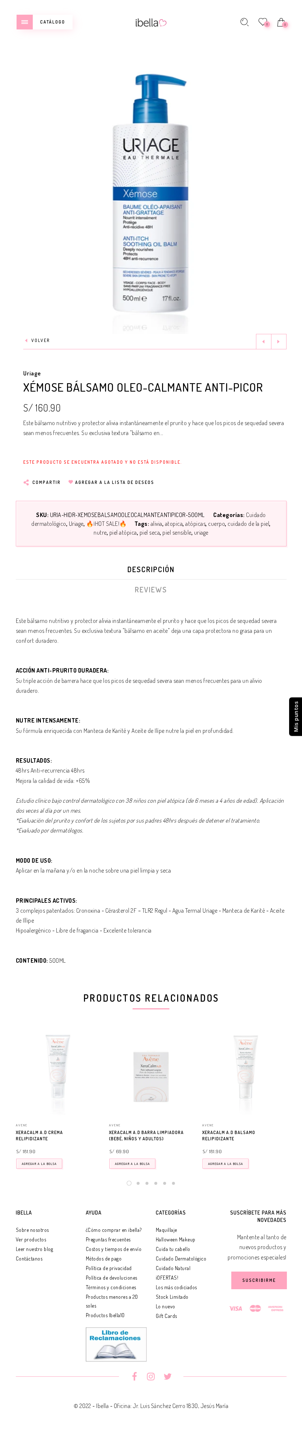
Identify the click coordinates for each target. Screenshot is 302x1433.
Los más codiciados (176, 1287)
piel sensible (177, 532)
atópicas (195, 523)
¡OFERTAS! (167, 1278)
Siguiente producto (278, 341)
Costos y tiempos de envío (114, 1249)
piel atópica (123, 532)
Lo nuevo (165, 1306)
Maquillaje (166, 1230)
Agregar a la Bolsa (39, 1164)
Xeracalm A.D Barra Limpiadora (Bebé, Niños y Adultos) (146, 1135)
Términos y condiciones (111, 1287)
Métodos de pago (104, 1258)
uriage (201, 532)
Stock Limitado (172, 1297)
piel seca (150, 532)
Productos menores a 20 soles (112, 1301)
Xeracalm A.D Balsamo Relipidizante (228, 1135)
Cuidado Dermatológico (181, 1258)
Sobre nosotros (32, 1230)
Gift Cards (166, 1316)
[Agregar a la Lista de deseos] (96, 1133)
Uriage (32, 373)
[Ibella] (151, 21)
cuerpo (216, 523)
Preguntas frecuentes (108, 1239)
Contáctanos (29, 1258)
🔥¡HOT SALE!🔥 (106, 523)
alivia (156, 523)
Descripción (151, 569)
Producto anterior (263, 341)
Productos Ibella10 (105, 1315)
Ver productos (31, 1239)
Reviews (151, 589)
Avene (22, 1125)
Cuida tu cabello (173, 1249)
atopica (174, 523)
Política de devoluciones (111, 1278)
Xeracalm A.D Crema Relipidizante (39, 1135)
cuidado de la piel (248, 523)
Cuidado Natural (173, 1268)
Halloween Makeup (176, 1239)
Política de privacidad (109, 1268)
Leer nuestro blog (34, 1249)
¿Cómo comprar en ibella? (114, 1230)
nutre (100, 532)
